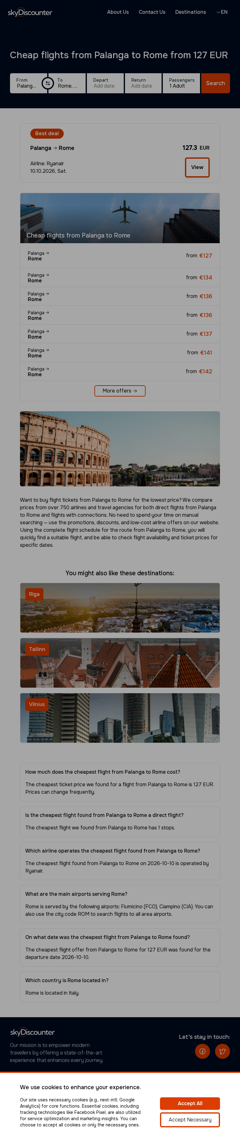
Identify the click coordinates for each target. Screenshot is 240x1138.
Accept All (190, 1103)
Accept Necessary (190, 1119)
